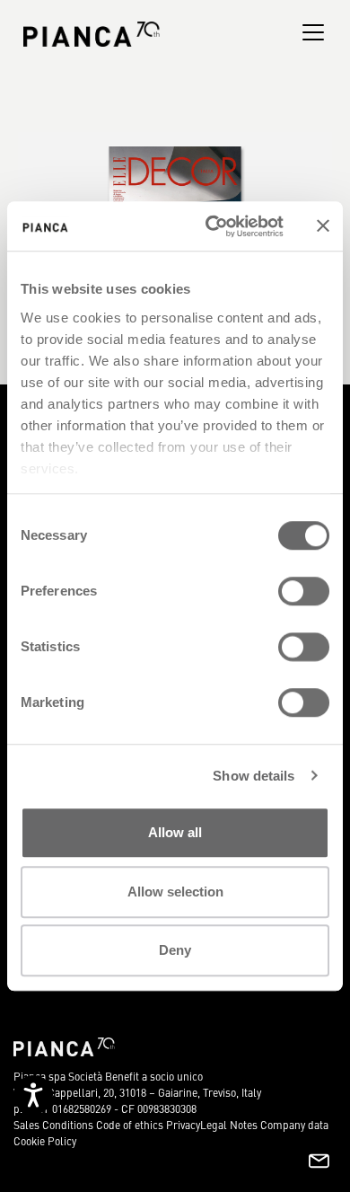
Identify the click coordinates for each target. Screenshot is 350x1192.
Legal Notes (229, 1124)
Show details (253, 775)
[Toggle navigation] (313, 32)
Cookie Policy (44, 1141)
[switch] (303, 591)
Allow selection (175, 891)
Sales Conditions (53, 1124)
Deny (175, 950)
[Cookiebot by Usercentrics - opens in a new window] (212, 226)
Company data (294, 1124)
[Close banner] (323, 226)
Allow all (175, 832)
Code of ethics (129, 1124)
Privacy (183, 1124)
